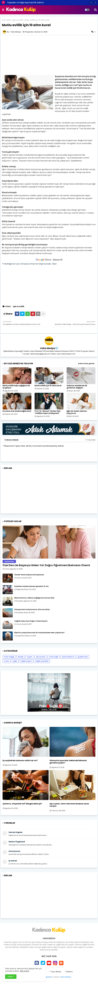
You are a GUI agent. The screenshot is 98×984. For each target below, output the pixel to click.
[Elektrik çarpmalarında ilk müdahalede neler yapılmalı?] (8, 636)
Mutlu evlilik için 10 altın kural (48, 386)
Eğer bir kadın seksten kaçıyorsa (77, 412)
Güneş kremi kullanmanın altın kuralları (32, 609)
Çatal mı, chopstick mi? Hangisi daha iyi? (22, 804)
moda (6, 661)
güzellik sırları (82, 657)
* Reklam (69, 971)
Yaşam (29, 657)
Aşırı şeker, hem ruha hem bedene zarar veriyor (69, 805)
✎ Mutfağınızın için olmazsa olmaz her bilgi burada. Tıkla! (29, 263)
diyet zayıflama (68, 657)
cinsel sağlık (53, 657)
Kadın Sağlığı (9, 657)
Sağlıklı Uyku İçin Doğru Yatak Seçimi (30, 621)
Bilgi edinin (24, 971)
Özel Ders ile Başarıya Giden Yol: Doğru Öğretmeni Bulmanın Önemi (46, 565)
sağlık (14, 661)
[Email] (38, 314)
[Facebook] (17, 314)
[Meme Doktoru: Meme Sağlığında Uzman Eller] (8, 601)
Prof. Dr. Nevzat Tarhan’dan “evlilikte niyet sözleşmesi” (47, 412)
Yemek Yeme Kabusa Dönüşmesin (29, 575)
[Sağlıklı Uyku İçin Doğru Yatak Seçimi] (8, 624)
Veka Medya (47, 348)
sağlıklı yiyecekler (41, 661)
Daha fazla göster (86, 363)
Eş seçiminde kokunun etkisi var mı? (20, 760)
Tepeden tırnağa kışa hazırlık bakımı (25, 2)
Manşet (20, 657)
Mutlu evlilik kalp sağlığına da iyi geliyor (16, 387)
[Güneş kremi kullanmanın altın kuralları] (8, 612)
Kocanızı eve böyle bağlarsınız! (17, 411)
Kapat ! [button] (11, 976)
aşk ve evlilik (17, 20)
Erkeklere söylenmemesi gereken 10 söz (31, 586)
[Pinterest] (32, 314)
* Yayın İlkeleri (55, 971)
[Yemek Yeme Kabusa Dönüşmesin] (8, 578)
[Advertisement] (49, 490)
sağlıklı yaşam (26, 661)
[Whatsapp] (27, 314)
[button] (91, 3)
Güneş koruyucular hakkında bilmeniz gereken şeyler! (68, 761)
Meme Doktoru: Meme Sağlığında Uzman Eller (34, 598)
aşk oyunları (40, 657)
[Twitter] (22, 314)
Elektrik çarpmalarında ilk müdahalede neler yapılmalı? (39, 633)
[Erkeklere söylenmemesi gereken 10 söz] (8, 589)
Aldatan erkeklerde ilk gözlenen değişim (77, 387)
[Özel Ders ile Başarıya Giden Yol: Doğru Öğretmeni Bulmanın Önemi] (49, 542)
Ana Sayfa (6, 20)
